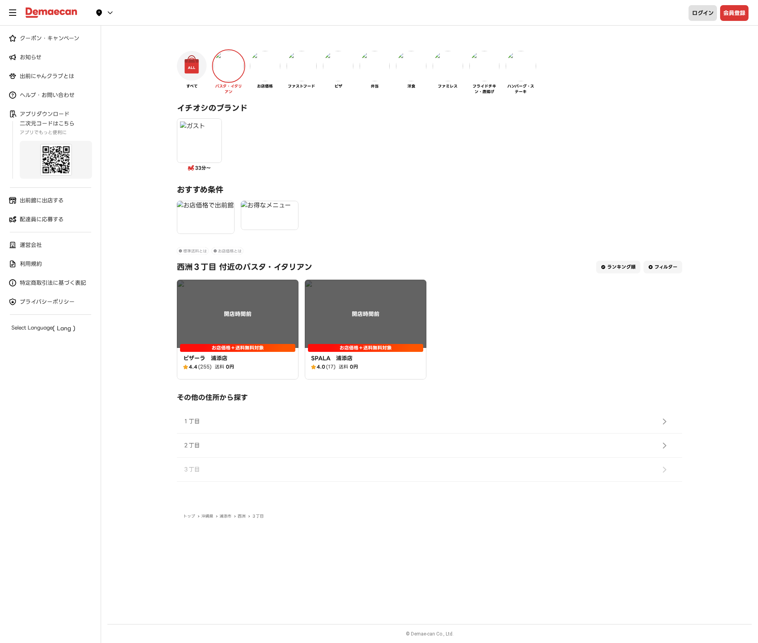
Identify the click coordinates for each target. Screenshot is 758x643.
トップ (189, 516)
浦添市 (225, 516)
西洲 (242, 516)
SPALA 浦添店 (332, 358)
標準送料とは (195, 251)
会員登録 (734, 13)
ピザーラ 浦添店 (205, 358)
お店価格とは (230, 251)
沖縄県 (207, 516)
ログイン (703, 13)
